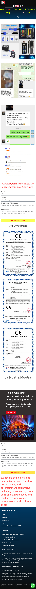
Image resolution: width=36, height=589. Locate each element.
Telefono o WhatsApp (9, 203)
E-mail (3, 197)
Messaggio (5, 209)
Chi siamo (9, 9)
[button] (18, 16)
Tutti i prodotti (20, 9)
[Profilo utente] (18, 6)
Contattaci (31, 9)
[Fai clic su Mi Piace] (13, 6)
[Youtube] (16, 6)
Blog (8, 13)
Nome (3, 191)
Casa (2, 9)
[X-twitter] (20, 6)
